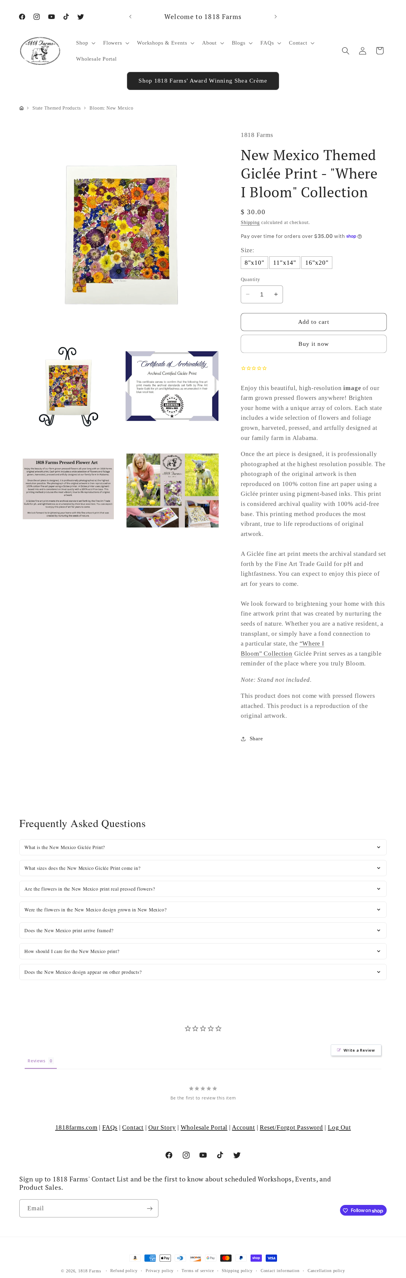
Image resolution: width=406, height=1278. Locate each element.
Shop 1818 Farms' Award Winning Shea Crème (203, 81)
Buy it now (313, 343)
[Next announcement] (275, 16)
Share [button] (256, 738)
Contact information (280, 1270)
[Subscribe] (149, 1209)
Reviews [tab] (36, 1060)
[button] (85, 43)
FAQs (109, 1127)
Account (243, 1127)
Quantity (250, 279)
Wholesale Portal (204, 1127)
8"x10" (255, 262)
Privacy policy (160, 1270)
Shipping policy (237, 1270)
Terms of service (198, 1270)
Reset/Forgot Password (291, 1127)
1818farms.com (76, 1127)
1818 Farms (89, 1270)
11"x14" (284, 262)
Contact (132, 1127)
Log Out (339, 1127)
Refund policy (124, 1270)
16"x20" (316, 262)
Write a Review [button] (359, 1050)
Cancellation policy (326, 1270)
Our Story (162, 1127)
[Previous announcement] (130, 16)
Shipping (250, 222)
